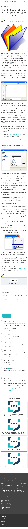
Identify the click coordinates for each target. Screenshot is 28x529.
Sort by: (17, 295)
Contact (2, 524)
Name (6, 299)
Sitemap (3, 521)
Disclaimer (3, 516)
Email (17, 299)
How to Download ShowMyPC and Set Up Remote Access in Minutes (20, 482)
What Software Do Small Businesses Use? (14, 466)
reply (9, 330)
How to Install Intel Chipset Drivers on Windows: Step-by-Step (7, 487)
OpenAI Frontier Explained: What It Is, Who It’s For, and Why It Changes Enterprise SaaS (14, 432)
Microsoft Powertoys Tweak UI (15, 134)
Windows (6, 6)
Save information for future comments (12, 313)
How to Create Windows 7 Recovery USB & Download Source (7, 482)
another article (16, 117)
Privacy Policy (4, 519)
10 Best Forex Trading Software (6, 504)
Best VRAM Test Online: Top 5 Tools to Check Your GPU (20, 492)
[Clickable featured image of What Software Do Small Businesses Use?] (14, 459)
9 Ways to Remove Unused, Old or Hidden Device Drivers (7, 492)
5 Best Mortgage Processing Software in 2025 (6, 500)
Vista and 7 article (20, 268)
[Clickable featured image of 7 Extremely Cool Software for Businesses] (14, 442)
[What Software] (10, 2)
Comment (6, 316)
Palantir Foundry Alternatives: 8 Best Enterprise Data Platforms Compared (14, 415)
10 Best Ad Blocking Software (5, 508)
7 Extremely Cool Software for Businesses (14, 450)
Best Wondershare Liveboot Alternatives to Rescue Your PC (20, 487)
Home (2, 6)
